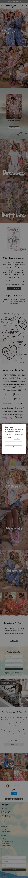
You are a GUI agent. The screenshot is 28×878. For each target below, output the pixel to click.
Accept (13, 443)
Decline (13, 447)
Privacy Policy (17, 439)
